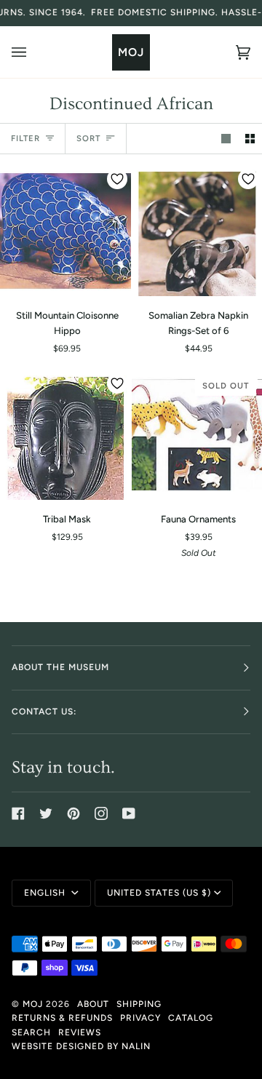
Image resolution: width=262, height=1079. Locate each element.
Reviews (79, 1032)
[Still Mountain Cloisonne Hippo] (65, 230)
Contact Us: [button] (44, 711)
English (46, 893)
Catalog (190, 1018)
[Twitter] (45, 813)
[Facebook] (18, 813)
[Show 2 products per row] (250, 139)
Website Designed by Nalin (81, 1046)
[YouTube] (128, 813)
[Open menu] (33, 52)
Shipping (139, 1004)
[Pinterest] (73, 813)
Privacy (140, 1018)
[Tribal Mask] (65, 435)
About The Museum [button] (60, 667)
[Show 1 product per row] (226, 139)
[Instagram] (101, 813)
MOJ (33, 1004)
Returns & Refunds (62, 1018)
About (93, 1004)
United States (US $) (159, 893)
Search (31, 1032)
